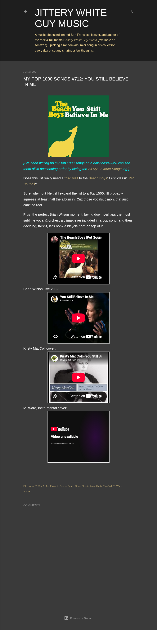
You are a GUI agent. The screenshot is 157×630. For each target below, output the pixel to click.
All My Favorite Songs (105, 169)
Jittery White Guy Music (81, 40)
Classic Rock (88, 486)
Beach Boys (98, 178)
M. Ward (117, 486)
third (68, 178)
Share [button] (26, 491)
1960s (38, 486)
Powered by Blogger (81, 618)
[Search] (131, 10)
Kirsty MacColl (104, 486)
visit (75, 178)
